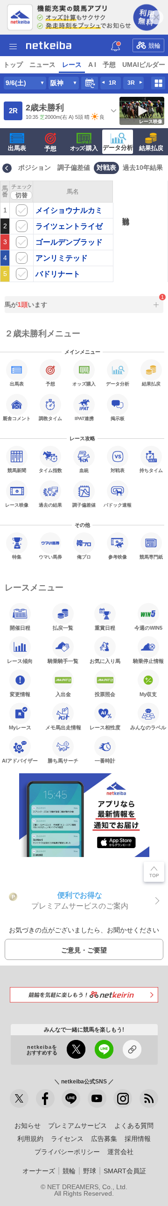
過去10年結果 (143, 167)
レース (72, 64)
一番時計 (105, 760)
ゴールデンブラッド (69, 242)
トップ (13, 64)
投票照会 (105, 694)
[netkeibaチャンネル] (97, 1098)
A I (92, 64)
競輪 (154, 45)
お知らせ (27, 1125)
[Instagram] (122, 1098)
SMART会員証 (125, 1171)
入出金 (63, 694)
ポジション (34, 167)
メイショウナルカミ (69, 210)
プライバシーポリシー (67, 1151)
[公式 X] (19, 1098)
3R (131, 83)
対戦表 (106, 167)
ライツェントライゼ (69, 226)
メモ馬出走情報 (63, 727)
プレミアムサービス (77, 1125)
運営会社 (120, 1151)
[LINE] (71, 1098)
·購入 (84, 148)
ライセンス (67, 1138)
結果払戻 (151, 148)
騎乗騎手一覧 (63, 661)
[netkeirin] (84, 995)
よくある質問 (134, 1125)
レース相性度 (105, 727)
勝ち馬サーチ (63, 760)
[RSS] (149, 1098)
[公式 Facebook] (45, 1098)
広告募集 (104, 1138)
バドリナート (57, 274)
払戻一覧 (63, 628)
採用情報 (138, 1138)
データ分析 (118, 147)
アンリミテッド (61, 258)
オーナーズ (38, 1171)
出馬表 (17, 148)
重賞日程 (105, 628)
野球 (89, 1171)
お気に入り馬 (105, 661)
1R (112, 83)
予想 (109, 64)
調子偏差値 (73, 167)
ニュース (42, 64)
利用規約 (30, 1138)
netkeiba (48, 45)
